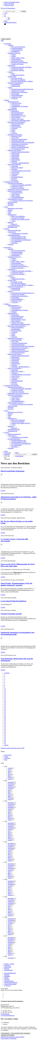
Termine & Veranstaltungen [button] (15, 83)
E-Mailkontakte (5, 1014)
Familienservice (12, 418)
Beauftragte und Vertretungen (19, 62)
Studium (6, 304)
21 (5, 706)
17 (5, 699)
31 (5, 721)
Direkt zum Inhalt (9, 3)
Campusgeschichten (16, 50)
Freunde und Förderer (17, 64)
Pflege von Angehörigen (18, 216)
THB (2, 40)
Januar (10, 779)
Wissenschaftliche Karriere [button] (15, 199)
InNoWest (10, 203)
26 (5, 713)
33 (5, 724)
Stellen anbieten (15, 196)
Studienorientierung (13, 305)
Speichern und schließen (7, 1035)
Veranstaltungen (15, 84)
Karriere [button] (6, 229)
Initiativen (10, 426)
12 (5, 692)
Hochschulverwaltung (17, 61)
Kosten (13, 130)
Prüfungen (7, 758)
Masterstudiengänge (16, 114)
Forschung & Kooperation (11, 385)
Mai (9, 773)
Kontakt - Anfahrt (9, 964)
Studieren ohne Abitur (17, 119)
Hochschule (7, 247)
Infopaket (14, 108)
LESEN (3, 490)
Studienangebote (12, 313)
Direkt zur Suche (9, 5)
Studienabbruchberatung (18, 145)
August (10, 768)
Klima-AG (14, 224)
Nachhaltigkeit (15, 51)
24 (5, 710)
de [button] (5, 16)
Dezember (11, 782)
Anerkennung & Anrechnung (19, 144)
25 (5, 712)
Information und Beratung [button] (15, 134)
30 (5, 720)
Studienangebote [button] (12, 109)
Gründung (14, 175)
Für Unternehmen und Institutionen (21, 240)
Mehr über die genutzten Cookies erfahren (12, 1037)
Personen (6, 979)
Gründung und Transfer (17, 90)
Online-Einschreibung (17, 123)
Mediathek (7, 976)
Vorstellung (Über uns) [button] (14, 53)
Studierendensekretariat (17, 141)
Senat (12, 73)
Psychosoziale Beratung (18, 149)
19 (5, 703)
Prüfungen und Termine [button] (14, 150)
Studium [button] (6, 100)
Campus (13, 56)
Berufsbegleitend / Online (18, 116)
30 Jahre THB (12, 280)
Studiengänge (15, 111)
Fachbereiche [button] (11, 65)
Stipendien (14, 169)
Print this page (5, 748)
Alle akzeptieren (5, 1033)
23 (5, 709)
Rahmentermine (15, 86)
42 (5, 739)
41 (5, 737)
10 (5, 688)
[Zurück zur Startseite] (8, 8)
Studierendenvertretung (17, 75)
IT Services (14, 98)
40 (5, 735)
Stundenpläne (15, 158)
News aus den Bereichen (18, 47)
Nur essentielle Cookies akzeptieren (20, 1033)
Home (6, 451)
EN (9, 19)
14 (5, 695)
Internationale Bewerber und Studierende (22, 142)
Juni (9, 771)
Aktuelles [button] (10, 45)
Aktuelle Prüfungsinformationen (20, 152)
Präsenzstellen (15, 94)
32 (5, 723)
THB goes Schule (16, 103)
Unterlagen (14, 128)
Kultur (9, 211)
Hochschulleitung (16, 59)
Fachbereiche (11, 269)
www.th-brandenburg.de (7, 1015)
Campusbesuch (15, 105)
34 (5, 726)
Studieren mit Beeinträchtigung (20, 147)
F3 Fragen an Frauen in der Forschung (22, 200)
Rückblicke (14, 243)
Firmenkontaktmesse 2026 (18, 238)
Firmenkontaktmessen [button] (14, 235)
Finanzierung (15, 174)
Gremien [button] (10, 72)
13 (5, 693)
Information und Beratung (15, 338)
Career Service (15, 172)
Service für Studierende (14, 368)
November (11, 783)
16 (5, 698)
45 (5, 743)
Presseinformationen (17, 48)
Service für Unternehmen (15, 395)
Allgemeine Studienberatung (19, 139)
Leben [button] (6, 207)
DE (9, 17)
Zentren (10, 291)
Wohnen (10, 210)
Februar (10, 777)
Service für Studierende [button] (14, 164)
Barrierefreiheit (8, 970)
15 (5, 696)
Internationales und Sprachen (19, 92)
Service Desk (15, 138)
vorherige (7, 673)
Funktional (6, 1022)
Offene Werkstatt (12, 202)
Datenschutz (7, 967)
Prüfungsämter (15, 155)
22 (5, 707)
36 (5, 729)
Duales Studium (15, 117)
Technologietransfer (16, 192)
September (11, 787)
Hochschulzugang (16, 127)
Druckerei (14, 178)
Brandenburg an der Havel (15, 208)
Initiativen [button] (10, 222)
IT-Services (14, 180)
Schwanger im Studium (17, 218)
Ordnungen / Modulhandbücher (20, 163)
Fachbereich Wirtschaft (17, 70)
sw (5, 14)
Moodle (6, 978)
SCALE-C (11, 205)
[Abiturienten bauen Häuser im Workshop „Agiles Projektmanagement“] (5, 506)
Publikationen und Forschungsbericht (18, 189)
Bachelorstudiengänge (17, 112)
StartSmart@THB (16, 136)
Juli (9, 769)
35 (5, 728)
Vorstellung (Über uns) (14, 257)
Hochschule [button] (7, 43)
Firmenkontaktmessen (14, 439)
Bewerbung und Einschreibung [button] (16, 122)
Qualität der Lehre (16, 97)
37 (5, 731)
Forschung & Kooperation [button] (11, 181)
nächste (6, 745)
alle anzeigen (7, 755)
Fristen (13, 131)
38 (5, 732)
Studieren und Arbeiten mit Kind (20, 219)
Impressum (7, 965)
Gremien (10, 275)
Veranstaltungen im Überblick (19, 106)
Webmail (6, 974)
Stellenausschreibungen (14, 230)
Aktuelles (10, 249)
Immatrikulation (15, 125)
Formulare (14, 133)
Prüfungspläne (15, 153)
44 (5, 742)
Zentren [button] (10, 87)
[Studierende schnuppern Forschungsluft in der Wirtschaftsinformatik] (5, 643)
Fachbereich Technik (17, 68)
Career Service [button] (12, 232)
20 (5, 704)
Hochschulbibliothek (17, 95)
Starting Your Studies (17, 167)
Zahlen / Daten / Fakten (17, 57)
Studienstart (14, 166)
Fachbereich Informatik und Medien (21, 67)
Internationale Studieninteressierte (20, 120)
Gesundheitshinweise (14, 225)
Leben (6, 410)
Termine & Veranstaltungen (15, 286)
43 (5, 740)
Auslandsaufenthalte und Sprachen (21, 170)
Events (6, 756)
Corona (13, 221)
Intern (6, 21)
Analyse (5, 1024)
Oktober (10, 785)
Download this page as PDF (16, 748)
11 (5, 690)
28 (5, 717)
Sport (9, 213)
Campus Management (10, 984)
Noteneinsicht (15, 156)
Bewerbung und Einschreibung (16, 326)
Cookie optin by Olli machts (8, 1038)
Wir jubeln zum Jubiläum (18, 79)
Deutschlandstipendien (17, 197)
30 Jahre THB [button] (12, 76)
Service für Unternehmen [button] (15, 191)
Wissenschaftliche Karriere (15, 403)
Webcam (6, 968)
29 (5, 718)
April (9, 774)
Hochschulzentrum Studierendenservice (22, 89)
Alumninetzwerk (12, 227)
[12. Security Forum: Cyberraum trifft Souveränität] (5, 549)
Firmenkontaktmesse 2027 (18, 236)
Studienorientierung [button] (13, 101)
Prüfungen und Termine (14, 354)
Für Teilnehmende (16, 241)
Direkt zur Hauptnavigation (12, 2)
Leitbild (13, 54)
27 (5, 715)
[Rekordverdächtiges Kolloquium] (5, 481)
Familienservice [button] (12, 214)
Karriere (6, 432)
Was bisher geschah (16, 78)
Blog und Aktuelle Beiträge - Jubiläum (22, 81)
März (9, 776)
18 (5, 701)
